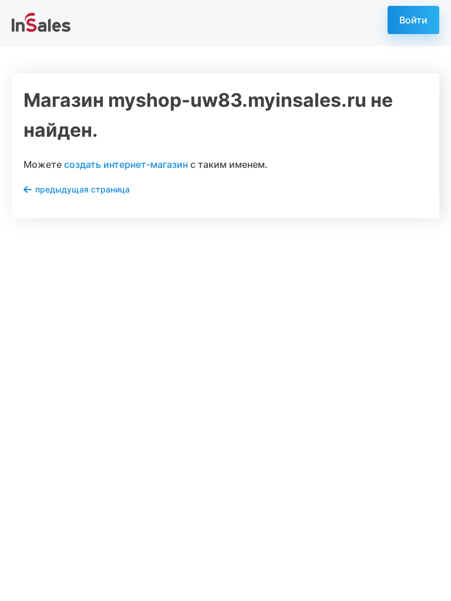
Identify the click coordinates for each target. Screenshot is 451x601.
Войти (413, 20)
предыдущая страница (82, 189)
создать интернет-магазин (126, 164)
